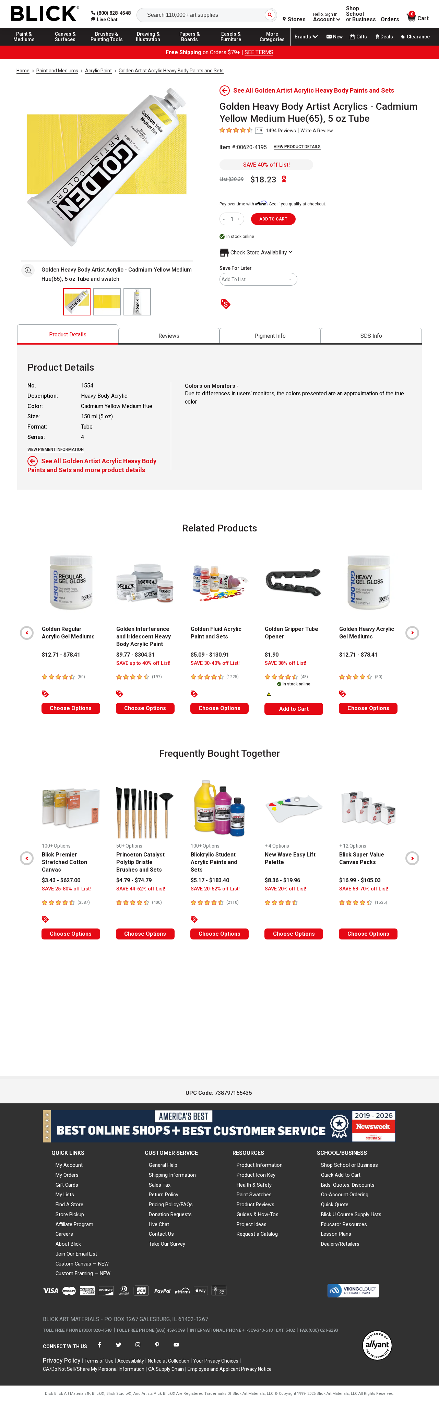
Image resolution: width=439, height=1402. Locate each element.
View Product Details (297, 146)
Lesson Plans (336, 1234)
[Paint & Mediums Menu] (24, 45)
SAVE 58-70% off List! (363, 889)
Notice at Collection (168, 1361)
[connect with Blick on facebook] (99, 1349)
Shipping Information (172, 1175)
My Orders (67, 1175)
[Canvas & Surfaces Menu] (65, 45)
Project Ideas (251, 1224)
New (338, 36)
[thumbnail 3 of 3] (137, 301)
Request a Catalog (257, 1234)
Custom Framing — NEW (83, 1273)
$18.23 (263, 179)
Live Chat (159, 1224)
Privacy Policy (62, 1360)
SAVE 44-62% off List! (140, 889)
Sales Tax (159, 1185)
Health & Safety (254, 1185)
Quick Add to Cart (340, 1175)
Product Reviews (255, 1204)
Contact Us (161, 1234)
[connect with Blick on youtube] (176, 1349)
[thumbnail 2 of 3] (107, 301)
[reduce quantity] (225, 219)
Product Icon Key (256, 1175)
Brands (303, 36)
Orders (390, 19)
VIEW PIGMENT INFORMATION (55, 449)
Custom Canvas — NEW (82, 1264)
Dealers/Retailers (340, 1244)
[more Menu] (272, 45)
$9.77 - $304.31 (135, 654)
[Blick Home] (45, 13)
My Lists (65, 1194)
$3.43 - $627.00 (61, 880)
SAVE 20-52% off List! (215, 889)
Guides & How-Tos (257, 1214)
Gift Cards (67, 1185)
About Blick (68, 1244)
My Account (69, 1165)
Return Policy (163, 1194)
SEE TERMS (259, 52)
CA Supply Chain (166, 1369)
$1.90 (271, 654)
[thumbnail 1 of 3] (77, 301)
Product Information (260, 1165)
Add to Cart (294, 709)
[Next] (412, 633)
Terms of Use (99, 1361)
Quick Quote (334, 1204)
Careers (64, 1234)
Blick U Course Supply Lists (351, 1214)
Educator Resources (344, 1224)
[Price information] (227, 304)
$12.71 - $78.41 (61, 654)
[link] (104, 19)
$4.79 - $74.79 (134, 880)
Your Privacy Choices (215, 1361)
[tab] (67, 334)
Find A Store (69, 1204)
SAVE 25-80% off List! (66, 889)
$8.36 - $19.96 (282, 880)
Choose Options (71, 708)
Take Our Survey (167, 1244)
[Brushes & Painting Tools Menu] (106, 45)
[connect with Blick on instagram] (138, 1349)
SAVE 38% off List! (285, 663)
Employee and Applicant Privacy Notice (230, 1369)
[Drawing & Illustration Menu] (148, 45)
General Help (163, 1165)
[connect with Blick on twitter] (119, 1349)
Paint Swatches (254, 1194)
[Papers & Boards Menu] (189, 45)
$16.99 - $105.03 (360, 880)
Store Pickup (70, 1214)
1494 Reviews (281, 130)
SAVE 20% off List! (285, 889)
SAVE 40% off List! (266, 164)
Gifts (361, 36)
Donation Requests (170, 1214)
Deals (386, 36)
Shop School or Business (349, 1165)
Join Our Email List (76, 1254)
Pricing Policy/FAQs (171, 1204)
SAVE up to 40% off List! (143, 663)
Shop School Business (361, 14)
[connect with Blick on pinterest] (157, 1349)
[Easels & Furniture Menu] (231, 45)
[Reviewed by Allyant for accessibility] (377, 1346)
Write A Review (316, 130)
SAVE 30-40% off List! (215, 663)
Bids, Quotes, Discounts (348, 1185)
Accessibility (130, 1361)
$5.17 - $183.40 (210, 880)
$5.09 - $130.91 (210, 654)
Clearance (418, 36)
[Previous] (27, 633)
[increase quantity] (239, 219)
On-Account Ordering (344, 1194)
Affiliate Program (74, 1224)
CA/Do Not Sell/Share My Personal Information (93, 1369)
